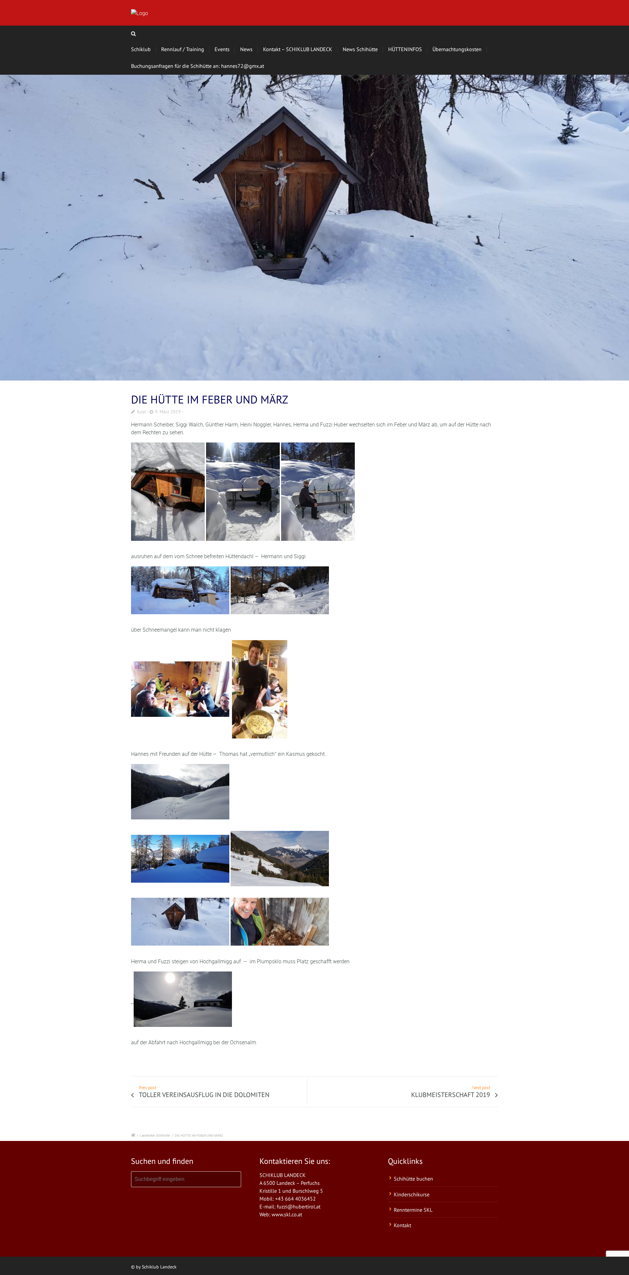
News (246, 49)
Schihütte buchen (413, 1178)
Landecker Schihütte (155, 1135)
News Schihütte (360, 49)
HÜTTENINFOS (405, 49)
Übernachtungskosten (457, 49)
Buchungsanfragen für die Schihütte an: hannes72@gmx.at (197, 66)
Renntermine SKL (413, 1209)
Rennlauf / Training (182, 49)
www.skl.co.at (287, 1214)
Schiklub (141, 49)
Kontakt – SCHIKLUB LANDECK (297, 49)
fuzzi (141, 412)
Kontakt (402, 1225)
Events (222, 49)
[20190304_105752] (314, 228)
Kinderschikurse (411, 1194)
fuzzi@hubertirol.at (298, 1206)
